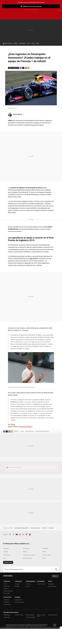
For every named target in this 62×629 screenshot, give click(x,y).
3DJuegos (17, 584)
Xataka (5, 584)
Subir (54, 576)
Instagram (20, 534)
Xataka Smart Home (8, 591)
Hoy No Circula (46, 555)
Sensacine (28, 584)
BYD (5, 558)
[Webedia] (8, 576)
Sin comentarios (14, 67)
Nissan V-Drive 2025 (35, 528)
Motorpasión (51, 584)
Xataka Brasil (7, 617)
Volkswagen (22, 43)
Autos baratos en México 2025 (21, 528)
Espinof (27, 586)
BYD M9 (45, 528)
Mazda (25, 551)
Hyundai (6, 551)
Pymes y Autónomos (19, 602)
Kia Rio (44, 558)
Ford (29, 43)
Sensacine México (30, 615)
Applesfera (6, 588)
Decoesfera (6, 602)
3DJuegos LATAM (19, 615)
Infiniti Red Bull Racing (43, 431)
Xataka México (7, 615)
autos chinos (7, 555)
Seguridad (6, 548)
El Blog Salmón (18, 599)
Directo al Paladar (41, 584)
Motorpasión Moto (52, 586)
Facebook (21, 68)
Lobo (33, 43)
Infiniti (13, 424)
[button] (18, 114)
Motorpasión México (25, 426)
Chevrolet (45, 548)
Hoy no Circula (8, 43)
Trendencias (6, 599)
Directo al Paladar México (41, 615)
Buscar (56, 569)
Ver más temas (8, 562)
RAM (37, 43)
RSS (23, 534)
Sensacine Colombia (30, 617)
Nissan (15, 43)
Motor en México (27, 558)
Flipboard (26, 68)
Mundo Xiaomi (7, 593)
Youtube (16, 534)
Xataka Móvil (7, 586)
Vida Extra (17, 586)
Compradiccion (7, 604)
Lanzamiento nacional (29, 555)
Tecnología (26, 548)
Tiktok (30, 534)
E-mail (28, 68)
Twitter (23, 68)
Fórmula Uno (30, 431)
